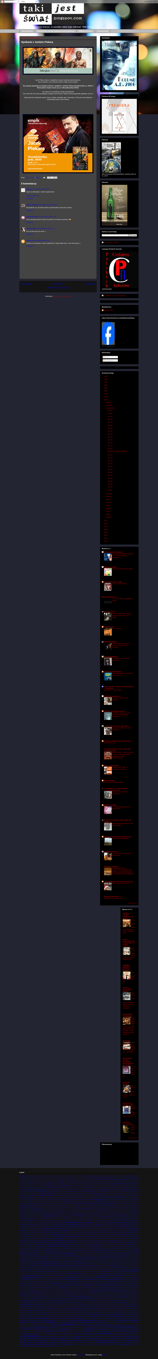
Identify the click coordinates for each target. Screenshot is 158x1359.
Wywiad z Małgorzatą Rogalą (32, 1320)
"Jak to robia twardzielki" (69, 1187)
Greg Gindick (82, 1250)
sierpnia (109, 496)
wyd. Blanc (61, 1327)
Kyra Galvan (50, 1271)
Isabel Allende (103, 1254)
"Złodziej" (51, 1218)
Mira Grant (54, 1289)
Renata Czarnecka (71, 1298)
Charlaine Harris (47, 1238)
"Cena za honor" (47, 1177)
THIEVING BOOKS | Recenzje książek (126, 968)
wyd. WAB (99, 1340)
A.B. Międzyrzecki (103, 1220)
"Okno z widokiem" (117, 1197)
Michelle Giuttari (135, 1287)
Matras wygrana (74, 1283)
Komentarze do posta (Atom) (62, 296)
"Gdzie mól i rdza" (50, 1185)
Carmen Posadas (107, 1236)
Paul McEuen (112, 1293)
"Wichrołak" (27, 1213)
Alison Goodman (80, 1226)
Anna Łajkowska (134, 1230)
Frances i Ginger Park (107, 1246)
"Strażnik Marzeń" (24, 1207)
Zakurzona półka (110, 567)
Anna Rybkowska (103, 1230)
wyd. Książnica (126, 1331)
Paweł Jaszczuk (24, 1294)
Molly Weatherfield (100, 1289)
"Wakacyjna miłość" (125, 1211)
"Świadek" (31, 1220)
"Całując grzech (23, 1177)
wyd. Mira (97, 1333)
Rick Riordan (93, 1298)
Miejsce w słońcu (23, 1289)
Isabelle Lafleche (125, 1254)
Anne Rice (44, 1232)
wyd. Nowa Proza (46, 1336)
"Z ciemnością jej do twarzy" (92, 1215)
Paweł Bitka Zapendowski (132, 1293)
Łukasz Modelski (47, 1346)
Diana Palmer (132, 1240)
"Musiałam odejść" (58, 1195)
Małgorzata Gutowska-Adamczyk (63, 1285)
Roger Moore (69, 1300)
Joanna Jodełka (51, 1261)
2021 (106, 391)
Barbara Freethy (55, 1234)
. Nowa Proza (88, 1220)
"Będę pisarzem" (102, 1176)
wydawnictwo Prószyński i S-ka (101, 1344)
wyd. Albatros (67, 1324)
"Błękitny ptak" (135, 1176)
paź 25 (110, 425)
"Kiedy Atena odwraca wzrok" (125, 1187)
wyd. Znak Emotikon (36, 1342)
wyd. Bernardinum (53, 1327)
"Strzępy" (55, 1207)
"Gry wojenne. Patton (114, 1185)
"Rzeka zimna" (99, 1201)
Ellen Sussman (34, 1244)
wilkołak (130, 1322)
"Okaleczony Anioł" (106, 1197)
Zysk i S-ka (107, 1320)
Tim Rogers (76, 1310)
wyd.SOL (48, 1344)
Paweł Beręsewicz (120, 1293)
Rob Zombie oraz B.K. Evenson (112, 1298)
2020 (106, 394)
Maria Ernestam (98, 1279)
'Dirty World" (81, 1220)
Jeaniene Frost (79, 1259)
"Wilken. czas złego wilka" (46, 1213)
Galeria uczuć (80, 1248)
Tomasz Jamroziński (29, 1312)
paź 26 (110, 422)
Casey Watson (38, 1238)
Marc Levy (77, 1277)
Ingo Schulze (130, 1252)
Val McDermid (116, 1312)
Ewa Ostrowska (71, 1246)
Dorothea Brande (105, 1242)
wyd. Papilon (93, 1336)
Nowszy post (26, 284)
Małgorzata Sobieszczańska (122, 1285)
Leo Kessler (135, 1271)
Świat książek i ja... (111, 597)
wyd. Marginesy (70, 1333)
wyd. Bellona (43, 1327)
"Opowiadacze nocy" (128, 1197)
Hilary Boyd (97, 1252)
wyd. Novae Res (31, 1336)
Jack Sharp (60, 1258)
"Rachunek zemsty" (68, 1201)
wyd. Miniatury (89, 1333)
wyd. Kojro (118, 1331)
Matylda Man (98, 1283)
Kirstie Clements (30, 1269)
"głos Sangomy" (63, 1218)
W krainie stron (109, 612)
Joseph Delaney (72, 1263)
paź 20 (110, 440)
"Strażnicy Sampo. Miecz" (118, 1205)
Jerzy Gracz (128, 1259)
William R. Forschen (68, 1316)
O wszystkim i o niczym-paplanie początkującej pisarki (116, 789)
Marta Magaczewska (114, 1281)
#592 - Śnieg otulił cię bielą (120, 883)
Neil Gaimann (61, 1291)
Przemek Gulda (73, 1297)
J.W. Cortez (27, 1258)
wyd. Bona (67, 1327)
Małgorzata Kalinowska (80, 1285)
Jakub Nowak (67, 1258)
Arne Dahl (105, 1232)
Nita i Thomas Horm (85, 1291)
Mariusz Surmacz (72, 1281)
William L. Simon (50, 1316)
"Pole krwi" (108, 1199)
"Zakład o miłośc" (48, 1216)
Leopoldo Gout (23, 1273)
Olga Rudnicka (36, 1293)
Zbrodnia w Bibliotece (90, 1320)
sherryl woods (102, 1322)
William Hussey (31, 1316)
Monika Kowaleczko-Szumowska (127, 1289)
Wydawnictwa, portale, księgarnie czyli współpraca (55, 31)
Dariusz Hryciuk (78, 1240)
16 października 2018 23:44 (47, 216)
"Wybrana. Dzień (36, 1215)
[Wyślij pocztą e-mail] (48, 178)
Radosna (29, 189)
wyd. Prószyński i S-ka (31, 1338)
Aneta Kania (80, 1228)
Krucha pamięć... (117, 628)
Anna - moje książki (111, 765)
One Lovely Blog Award (55, 1293)
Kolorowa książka (126, 1083)
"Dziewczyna (22, 1183)
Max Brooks (123, 1283)
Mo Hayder (93, 1289)
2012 (106, 535)
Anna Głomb (37, 1230)
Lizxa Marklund (116, 1273)
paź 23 (110, 431)
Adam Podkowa (131, 1220)
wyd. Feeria (129, 1329)
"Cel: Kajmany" (31, 1177)
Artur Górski (131, 1232)
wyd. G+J (37, 1331)
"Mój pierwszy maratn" (69, 1195)
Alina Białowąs (70, 1226)
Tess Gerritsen (28, 1310)
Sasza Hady (116, 1302)
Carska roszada (23, 1238)
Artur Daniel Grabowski (121, 1232)
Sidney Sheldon (53, 1304)
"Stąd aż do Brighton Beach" (65, 1207)
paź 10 (110, 469)
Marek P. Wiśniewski (65, 1279)
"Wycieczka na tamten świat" (48, 1215)
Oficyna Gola (109, 1291)
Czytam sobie (129, 1238)
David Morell (99, 1240)
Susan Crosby (105, 1306)
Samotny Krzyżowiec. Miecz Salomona (63, 1302)
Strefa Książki (109, 627)
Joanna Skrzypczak (84, 1261)
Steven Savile (91, 1306)
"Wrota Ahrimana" (127, 1213)
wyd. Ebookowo (81, 1329)
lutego (108, 514)
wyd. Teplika (30, 1340)
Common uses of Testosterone (113, 898)
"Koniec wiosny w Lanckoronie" (81, 1189)
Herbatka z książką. (111, 866)
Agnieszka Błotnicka (32, 1222)
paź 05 (110, 481)
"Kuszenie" (82, 1191)
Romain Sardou (77, 1300)
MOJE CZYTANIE (110, 805)
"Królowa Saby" (33, 1191)
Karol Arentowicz (134, 1263)
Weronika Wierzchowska (93, 1314)
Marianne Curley (127, 1279)
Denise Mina (121, 1240)
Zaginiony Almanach (111, 896)
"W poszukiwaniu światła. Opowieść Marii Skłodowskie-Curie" (71, 1211)
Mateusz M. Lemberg (64, 1283)
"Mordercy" (32, 1195)
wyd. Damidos (46, 1329)
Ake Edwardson (97, 1224)
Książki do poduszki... (112, 696)
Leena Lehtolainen (96, 1271)
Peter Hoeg (95, 1294)
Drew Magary (123, 1242)
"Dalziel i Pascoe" (43, 1179)
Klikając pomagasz (86, 31)
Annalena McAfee (23, 1232)
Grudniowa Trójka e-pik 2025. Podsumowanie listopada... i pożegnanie (121, 714)
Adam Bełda (124, 1220)
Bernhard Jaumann (125, 1234)
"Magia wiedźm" (27, 1193)
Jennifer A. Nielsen (88, 1259)
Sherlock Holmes (24, 1304)
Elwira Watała (54, 1244)
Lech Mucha (87, 1271)
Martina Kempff (28, 1283)
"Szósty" (116, 1207)
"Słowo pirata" (135, 1207)
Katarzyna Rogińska (24, 1267)
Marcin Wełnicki (108, 1277)
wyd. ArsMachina (28, 1327)
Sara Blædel (110, 1302)
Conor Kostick (101, 1238)
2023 (106, 385)
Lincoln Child (69, 1273)
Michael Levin (79, 1287)
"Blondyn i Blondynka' (92, 1176)
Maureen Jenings (105, 1283)
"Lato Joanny (108, 1191)
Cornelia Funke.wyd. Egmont (112, 1238)
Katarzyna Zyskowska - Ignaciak (58, 1267)
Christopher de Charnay (85, 1238)
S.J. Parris (26, 1302)
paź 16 (110, 448)
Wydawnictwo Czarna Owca (121, 1316)
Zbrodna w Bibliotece (77, 1320)
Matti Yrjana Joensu (89, 1283)
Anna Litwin (75, 1230)
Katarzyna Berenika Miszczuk (53, 1265)
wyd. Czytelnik (37, 1329)
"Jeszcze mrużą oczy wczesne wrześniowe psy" (106, 1187)
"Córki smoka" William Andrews (114, 782)
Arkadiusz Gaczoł (79, 1232)
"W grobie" (53, 1211)
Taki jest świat (108, 310)
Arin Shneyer (72, 1232)
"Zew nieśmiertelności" (43, 1218)
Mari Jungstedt (89, 1279)
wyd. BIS (36, 1327)
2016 (106, 523)
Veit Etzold (123, 1312)
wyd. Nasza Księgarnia (124, 1333)
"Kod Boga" (41, 1189)
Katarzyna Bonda (69, 1265)
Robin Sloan (55, 1300)
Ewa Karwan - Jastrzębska (44, 1246)
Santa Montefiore (95, 1302)
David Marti (92, 1240)
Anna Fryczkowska (129, 1228)
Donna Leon (54, 1242)
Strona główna (27, 31)
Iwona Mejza (33, 1256)
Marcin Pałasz (100, 1277)
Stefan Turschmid (83, 1306)
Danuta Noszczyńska (40, 1240)
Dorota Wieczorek (85, 1242)
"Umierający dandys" (133, 1209)
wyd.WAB (63, 1344)
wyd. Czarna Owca (123, 1327)
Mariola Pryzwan (23, 1281)
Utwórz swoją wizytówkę (108, 346)
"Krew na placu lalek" (103, 1189)
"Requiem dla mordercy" (89, 1201)
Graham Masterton (49, 1250)
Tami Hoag (52, 1308)
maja (108, 505)
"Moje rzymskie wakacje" (133, 1193)
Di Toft (126, 1240)
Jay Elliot (53, 1259)
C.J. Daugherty (46, 1236)
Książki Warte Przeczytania (128, 1015)
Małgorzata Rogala (109, 1285)
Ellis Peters (40, 1244)
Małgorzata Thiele (134, 1285)
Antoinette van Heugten (54, 1232)
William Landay (59, 1316)
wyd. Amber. (133, 1325)
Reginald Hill (53, 1298)
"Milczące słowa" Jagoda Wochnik (82, 1193)
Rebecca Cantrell (37, 1298)
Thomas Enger (46, 1310)
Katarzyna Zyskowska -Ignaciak (74, 1267)
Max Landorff (129, 1283)
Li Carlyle (36, 1273)
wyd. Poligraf (107, 1336)
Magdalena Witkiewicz (31, 1277)
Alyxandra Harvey (99, 1226)
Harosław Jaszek (54, 1252)
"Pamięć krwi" (28, 1199)
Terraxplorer (81, 1355)
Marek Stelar (75, 1279)
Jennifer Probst (97, 1259)
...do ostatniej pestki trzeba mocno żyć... (119, 881)
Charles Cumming (58, 1238)
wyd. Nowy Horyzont (56, 1336)
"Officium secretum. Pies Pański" (83, 1197)
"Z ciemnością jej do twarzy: (107, 1215)
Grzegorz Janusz (122, 1250)
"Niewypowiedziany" (42, 1197)
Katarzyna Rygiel (34, 1267)
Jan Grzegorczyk (111, 1258)
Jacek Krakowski (35, 1258)
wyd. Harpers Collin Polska (61, 1331)
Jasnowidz (42, 1259)
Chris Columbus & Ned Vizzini (71, 1238)
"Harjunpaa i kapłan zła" (130, 1185)
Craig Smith (122, 1238)
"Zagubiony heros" (30, 1216)
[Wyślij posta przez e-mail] (44, 177)
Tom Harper (102, 1310)
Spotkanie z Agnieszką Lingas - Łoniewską (31, 1306)
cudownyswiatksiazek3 (112, 671)
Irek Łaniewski (95, 1254)
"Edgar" (49, 1183)
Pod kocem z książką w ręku (128, 1104)
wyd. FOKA (111, 1329)
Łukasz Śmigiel (55, 1346)
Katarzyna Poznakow (133, 1265)
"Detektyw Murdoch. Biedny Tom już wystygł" (112, 1179)
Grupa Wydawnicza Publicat (102, 1250)
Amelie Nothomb (112, 1226)
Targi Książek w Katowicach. (75, 1308)
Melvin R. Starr (63, 1287)
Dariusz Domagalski (68, 1240)
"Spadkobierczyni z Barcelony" (46, 1205)
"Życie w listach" (74, 1220)
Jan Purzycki (120, 1258)
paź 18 (110, 443)
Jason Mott (47, 1259)
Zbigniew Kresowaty (65, 1320)
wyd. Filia (136, 1329)
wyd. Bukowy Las (92, 1327)
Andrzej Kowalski (46, 1228)
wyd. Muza (105, 1333)
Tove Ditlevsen (82, 1312)
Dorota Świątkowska (95, 1242)
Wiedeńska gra (105, 1314)
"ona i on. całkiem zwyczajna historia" (82, 1218)
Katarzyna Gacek (92, 1265)
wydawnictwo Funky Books (85, 1344)
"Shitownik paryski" (34, 1203)
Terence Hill (125, 1308)
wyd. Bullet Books (111, 1327)
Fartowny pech (87, 1246)
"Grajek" (106, 1185)
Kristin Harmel (88, 1269)
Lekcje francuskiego (117, 1271)
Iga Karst (120, 1252)
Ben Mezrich (98, 1234)
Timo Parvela (95, 1310)
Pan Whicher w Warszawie (80, 1293)
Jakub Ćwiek (83, 1258)
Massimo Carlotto (54, 1283)
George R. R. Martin (124, 1248)
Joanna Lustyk (60, 1261)
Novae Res (102, 1291)
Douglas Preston (115, 1242)
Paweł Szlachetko (70, 1294)
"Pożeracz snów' (23, 1201)
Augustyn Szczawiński (35, 1234)
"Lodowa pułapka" (122, 1191)
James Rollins (101, 1258)
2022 (106, 388)
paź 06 (110, 478)
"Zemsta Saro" (135, 1216)
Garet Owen (87, 1248)
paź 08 (110, 472)
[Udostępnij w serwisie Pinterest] (56, 178)
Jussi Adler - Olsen (103, 1263)
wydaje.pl (75, 1344)
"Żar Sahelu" (42, 1220)
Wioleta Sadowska (32, 205)
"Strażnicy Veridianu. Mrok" (132, 1205)
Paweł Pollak (63, 1294)
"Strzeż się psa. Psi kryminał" (45, 1207)
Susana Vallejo (120, 1306)
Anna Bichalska (87, 1228)
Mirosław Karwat (68, 1289)
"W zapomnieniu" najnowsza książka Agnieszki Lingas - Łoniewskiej (103, 1211)
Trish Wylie (88, 1312)
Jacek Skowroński (45, 1258)
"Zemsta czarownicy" (32, 1218)
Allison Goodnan (90, 1226)
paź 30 (110, 413)
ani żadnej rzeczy (114, 1320)
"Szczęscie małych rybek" (94, 1207)
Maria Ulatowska (117, 1279)
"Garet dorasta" (41, 1185)
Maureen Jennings (115, 1283)
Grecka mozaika (74, 1250)
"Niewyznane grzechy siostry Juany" (56, 1197)
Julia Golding (89, 1263)
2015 (106, 526)
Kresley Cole (81, 1269)
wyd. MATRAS (44, 1333)
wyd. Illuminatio (79, 1331)
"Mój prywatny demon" (81, 1195)
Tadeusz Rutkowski (44, 1308)
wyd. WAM (106, 1340)
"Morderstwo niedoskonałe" (44, 1195)
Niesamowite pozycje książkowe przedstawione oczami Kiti (128, 1061)
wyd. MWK (56, 1333)
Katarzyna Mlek (123, 1265)
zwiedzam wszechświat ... (128, 1123)
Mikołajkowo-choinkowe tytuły (44, 1289)
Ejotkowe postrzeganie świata (127, 989)
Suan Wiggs (99, 1306)
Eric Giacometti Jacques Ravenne (114, 1244)
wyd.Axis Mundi (121, 1342)
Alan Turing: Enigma (116, 1224)
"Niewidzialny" (32, 1197)
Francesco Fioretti (118, 1246)
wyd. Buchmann (74, 1327)
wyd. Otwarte (85, 1336)
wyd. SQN (76, 1338)
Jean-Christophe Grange (68, 1259)
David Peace (105, 1240)
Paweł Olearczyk (55, 1294)
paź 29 (110, 416)
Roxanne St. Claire (96, 1300)
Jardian (28, 240)
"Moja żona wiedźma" (121, 1193)
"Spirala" (73, 1205)
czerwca (109, 502)
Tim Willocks (89, 1310)
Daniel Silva (23, 1240)
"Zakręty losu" (39, 1216)
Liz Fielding (102, 1273)
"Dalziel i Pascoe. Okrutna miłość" (56, 1179)
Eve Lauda (32, 1246)
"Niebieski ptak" (135, 1195)
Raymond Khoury (27, 1298)
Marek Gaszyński (131, 1277)
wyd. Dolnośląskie (63, 1329)
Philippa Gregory (123, 1294)
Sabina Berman (33, 1302)
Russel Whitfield (105, 1300)
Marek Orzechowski (38, 1279)
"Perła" (49, 1199)
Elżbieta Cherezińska (64, 1244)
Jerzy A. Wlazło (121, 1259)
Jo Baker (37, 1261)
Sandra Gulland (86, 1302)
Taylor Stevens (117, 1308)
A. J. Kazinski (95, 1220)
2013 (106, 532)
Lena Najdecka (126, 1271)
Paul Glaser (99, 1293)
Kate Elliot (101, 1267)
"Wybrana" (28, 1215)
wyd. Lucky (37, 1333)
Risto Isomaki (100, 1298)
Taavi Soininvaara (34, 1308)
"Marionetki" (58, 1193)
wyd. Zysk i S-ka (58, 1342)
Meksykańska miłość (36, 1287)
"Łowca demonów (114, 1218)
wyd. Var (45, 1340)
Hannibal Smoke (44, 1252)
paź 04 (110, 484)
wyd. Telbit (22, 1340)
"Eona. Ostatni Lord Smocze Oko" (125, 1183)
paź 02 (110, 487)
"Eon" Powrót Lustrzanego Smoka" (88, 1183)
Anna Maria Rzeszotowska (85, 1230)
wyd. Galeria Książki (46, 1331)
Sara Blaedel (103, 1302)
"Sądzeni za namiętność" (125, 1207)
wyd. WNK (113, 1340)
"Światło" (36, 1220)
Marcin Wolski (115, 1277)
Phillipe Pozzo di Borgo (30, 1297)
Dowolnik (126, 1041)
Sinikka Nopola (74, 1304)
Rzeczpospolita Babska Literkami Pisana (120, 1300)
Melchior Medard (45, 1287)
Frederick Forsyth (35, 1248)
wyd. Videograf (63, 1340)
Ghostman (35, 1250)
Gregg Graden (89, 1250)
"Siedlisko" (42, 1203)
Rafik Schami (131, 1297)
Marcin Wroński (123, 1277)
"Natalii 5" (101, 1195)
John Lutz (34, 1263)
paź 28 (110, 419)
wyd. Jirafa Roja (103, 1331)
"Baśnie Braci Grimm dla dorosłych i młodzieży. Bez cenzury (41, 1176)
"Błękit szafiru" (110, 1176)
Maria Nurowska (107, 1279)
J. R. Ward (130, 1256)
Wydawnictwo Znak (114, 1318)
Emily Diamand (87, 1244)
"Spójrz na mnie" (106, 1205)
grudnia (109, 402)
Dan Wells (136, 1238)
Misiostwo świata (86, 1289)
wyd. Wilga (127, 1340)
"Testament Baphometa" (73, 1209)
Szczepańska (26, 1308)
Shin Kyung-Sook (35, 1304)
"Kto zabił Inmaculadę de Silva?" (71, 1191)
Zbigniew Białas (56, 1320)
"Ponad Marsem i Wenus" (117, 1199)
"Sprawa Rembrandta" (95, 1205)
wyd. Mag (62, 1333)
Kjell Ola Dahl (38, 1269)
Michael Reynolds (87, 1287)
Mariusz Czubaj (42, 1281)
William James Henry (40, 1316)
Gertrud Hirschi (28, 1250)
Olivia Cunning (44, 1293)
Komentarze (108, 360)
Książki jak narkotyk (32, 195)
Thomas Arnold (37, 1310)
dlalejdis (43, 1322)
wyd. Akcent (48, 1325)
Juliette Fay (96, 1263)
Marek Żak (81, 1279)
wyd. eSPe (76, 1342)
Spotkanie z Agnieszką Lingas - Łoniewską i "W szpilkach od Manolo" (62, 1306)
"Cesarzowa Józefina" (58, 1177)
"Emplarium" (76, 1183)
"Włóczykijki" (81, 1215)
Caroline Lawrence (125, 1236)
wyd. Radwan (45, 1338)
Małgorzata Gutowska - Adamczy (45, 1285)
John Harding (27, 1263)
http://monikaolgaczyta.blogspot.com (118, 837)
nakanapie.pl (88, 1322)
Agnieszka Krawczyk (61, 1222)
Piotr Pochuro (51, 1297)
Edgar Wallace (130, 1242)
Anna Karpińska (56, 1230)
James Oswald (92, 1258)
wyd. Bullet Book (101, 1327)
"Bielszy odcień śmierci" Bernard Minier (76, 1176)
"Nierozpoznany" (24, 1197)
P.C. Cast (64, 1293)
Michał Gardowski (97, 1287)
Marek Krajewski (27, 1279)
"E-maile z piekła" (42, 1183)
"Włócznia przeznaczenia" (63, 1215)
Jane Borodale (135, 1258)
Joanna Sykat (92, 1261)
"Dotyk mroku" (77, 1181)
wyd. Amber (113, 1325)
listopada (109, 405)
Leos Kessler (30, 1273)
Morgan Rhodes (35, 1291)
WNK (45, 1314)
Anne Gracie (32, 1232)
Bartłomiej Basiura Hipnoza (67, 1234)
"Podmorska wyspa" (99, 1199)
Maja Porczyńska (62, 1277)
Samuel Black (78, 1302)
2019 (106, 397)
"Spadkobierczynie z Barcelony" (62, 1205)
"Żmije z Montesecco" (64, 1220)
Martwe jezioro (35, 1283)
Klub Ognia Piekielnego (55, 1269)
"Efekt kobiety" (55, 1183)
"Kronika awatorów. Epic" (115, 1189)
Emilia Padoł (81, 1244)
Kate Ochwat (107, 1267)
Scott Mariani (124, 1302)
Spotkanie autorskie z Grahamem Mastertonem (127, 1304)
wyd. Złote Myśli (69, 1342)
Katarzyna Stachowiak (44, 1267)
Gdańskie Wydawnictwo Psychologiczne (101, 1248)
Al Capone (108, 1224)
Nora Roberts (95, 1291)
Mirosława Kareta (77, 1289)
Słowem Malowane (111, 656)
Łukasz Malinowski (38, 1346)
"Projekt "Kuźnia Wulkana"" (35, 1201)
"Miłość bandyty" (101, 1193)
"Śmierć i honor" (23, 1220)
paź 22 (110, 434)
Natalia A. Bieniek (53, 1291)
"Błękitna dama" (119, 1176)
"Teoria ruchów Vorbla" (45, 1209)
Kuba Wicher (43, 1271)
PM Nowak (70, 1293)
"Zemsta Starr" (23, 1218)
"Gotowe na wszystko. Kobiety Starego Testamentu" (82, 1185)
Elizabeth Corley (26, 1244)
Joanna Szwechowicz (110, 1261)
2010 (106, 541)
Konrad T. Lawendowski (72, 1269)
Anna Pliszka (95, 1230)
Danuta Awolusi (31, 1240)
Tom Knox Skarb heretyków (118, 1310)
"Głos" (121, 1185)
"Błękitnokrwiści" (127, 1176)
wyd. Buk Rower (82, 1327)
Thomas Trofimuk (54, 1310)
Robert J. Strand (131, 1298)
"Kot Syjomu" (93, 1189)
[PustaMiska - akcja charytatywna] (114, 295)
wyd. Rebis (53, 1338)
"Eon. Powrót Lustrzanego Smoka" (106, 1183)
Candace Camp (85, 1236)
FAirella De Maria (79, 1246)
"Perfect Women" (43, 1199)
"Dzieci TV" (127, 1181)
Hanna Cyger (27, 1252)
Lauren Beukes (59, 1271)
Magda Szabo (64, 1275)
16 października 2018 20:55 (48, 205)
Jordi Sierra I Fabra (53, 1263)
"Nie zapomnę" (126, 1195)
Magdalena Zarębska (43, 1277)
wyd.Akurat (114, 1342)
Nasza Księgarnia (44, 1291)
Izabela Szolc (112, 1256)
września (109, 493)
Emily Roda (95, 1244)
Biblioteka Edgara (110, 642)
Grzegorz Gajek (114, 1250)
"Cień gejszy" (113, 1177)
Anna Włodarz (111, 1230)
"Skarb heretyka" (88, 1203)
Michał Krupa (105, 1287)
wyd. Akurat (55, 1325)
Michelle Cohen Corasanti (123, 1287)
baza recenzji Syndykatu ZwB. (32, 1322)
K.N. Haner (117, 1263)
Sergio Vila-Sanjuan (134, 1302)
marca (108, 511)
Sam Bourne (49, 1302)
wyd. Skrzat (90, 1338)
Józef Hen (111, 1263)
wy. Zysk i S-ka (29, 1325)
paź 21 (110, 437)
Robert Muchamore (28, 1300)
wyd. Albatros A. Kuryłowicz (100, 1325)
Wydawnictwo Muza (61, 1318)
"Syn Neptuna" (77, 1207)
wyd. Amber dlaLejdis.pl (123, 1325)
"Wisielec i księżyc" (60, 1213)
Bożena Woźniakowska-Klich (26, 1236)
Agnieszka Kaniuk (32, 216)
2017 (106, 520)
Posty (106, 357)
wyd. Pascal (100, 1336)
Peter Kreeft (102, 1294)
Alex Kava (56, 1226)
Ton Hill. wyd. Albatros (72, 1312)
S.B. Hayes (133, 1300)
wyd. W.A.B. (90, 1340)
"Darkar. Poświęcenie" (92, 1179)
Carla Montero (93, 1236)
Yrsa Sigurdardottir (46, 1320)
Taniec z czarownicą (61, 1308)
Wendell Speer (82, 1314)
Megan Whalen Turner (25, 1287)
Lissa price (91, 1273)
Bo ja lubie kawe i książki (113, 582)
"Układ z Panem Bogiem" (121, 1209)
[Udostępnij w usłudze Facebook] (54, 178)
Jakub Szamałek (75, 1258)
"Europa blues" (32, 1185)
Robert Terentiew (38, 1300)
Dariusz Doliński (57, 1240)
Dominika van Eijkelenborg (42, 1242)
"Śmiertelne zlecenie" (133, 1218)
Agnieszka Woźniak (87, 1224)
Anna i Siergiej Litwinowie (122, 1230)
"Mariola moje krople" (48, 1193)
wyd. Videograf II (73, 1340)
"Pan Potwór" (35, 1199)
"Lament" (96, 1191)
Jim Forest (25, 1261)
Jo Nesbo (43, 1261)
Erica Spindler (127, 1244)
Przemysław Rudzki (97, 1297)
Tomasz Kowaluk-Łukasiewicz (42, 1312)
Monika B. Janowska (112, 1289)
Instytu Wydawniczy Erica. (37, 1254)
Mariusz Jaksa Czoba (51, 1281)
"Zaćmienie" (105, 1216)
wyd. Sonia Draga (116, 1338)
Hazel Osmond (63, 1252)
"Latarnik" (102, 1191)
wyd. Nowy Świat (67, 1336)
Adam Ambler (117, 1220)
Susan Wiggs (112, 1306)
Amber (105, 1226)
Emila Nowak (74, 1244)
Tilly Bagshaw (69, 1310)
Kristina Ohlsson (96, 1269)
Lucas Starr (27, 1275)
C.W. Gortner (53, 1236)
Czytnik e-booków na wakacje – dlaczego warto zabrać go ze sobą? (122, 615)
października (110, 408)
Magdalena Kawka (83, 1275)
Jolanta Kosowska (42, 1263)
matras (81, 1322)
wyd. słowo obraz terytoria (85, 1342)
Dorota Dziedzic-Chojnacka (64, 1242)
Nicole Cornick (69, 1291)
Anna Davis (121, 1228)
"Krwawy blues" (126, 1189)
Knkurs (63, 1269)
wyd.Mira (34, 1344)
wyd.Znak (70, 1344)
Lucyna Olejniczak (36, 1275)
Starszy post (90, 284)
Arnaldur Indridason (96, 1232)
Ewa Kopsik (55, 1246)
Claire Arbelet (94, 1238)
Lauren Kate (66, 1271)
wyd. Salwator (82, 1338)
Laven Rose (81, 1271)
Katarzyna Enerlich (81, 1265)
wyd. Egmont (89, 1329)
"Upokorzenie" (46, 1211)
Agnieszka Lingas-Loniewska (100, 1222)
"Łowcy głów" (124, 1218)
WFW (42, 1314)
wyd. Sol (96, 1338)
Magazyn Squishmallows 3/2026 (122, 569)
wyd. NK (114, 1333)
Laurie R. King (73, 1271)
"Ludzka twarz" (131, 1191)
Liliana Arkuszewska (50, 1273)
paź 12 (110, 463)
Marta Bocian (97, 1281)
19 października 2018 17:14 (40, 240)
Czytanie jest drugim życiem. (114, 711)
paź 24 (110, 428)
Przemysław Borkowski (85, 1297)
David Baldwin (85, 1240)
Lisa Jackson (77, 1273)
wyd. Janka (95, 1331)
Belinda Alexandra (89, 1234)
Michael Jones (72, 1287)
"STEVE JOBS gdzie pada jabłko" (112, 1201)
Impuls (125, 1252)
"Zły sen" (56, 1218)
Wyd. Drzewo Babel (108, 1316)
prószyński (94, 1322)
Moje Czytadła (109, 780)
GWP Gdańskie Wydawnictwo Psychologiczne (51, 1248)
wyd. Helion (72, 1331)
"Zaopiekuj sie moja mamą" (69, 1216)
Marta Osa (124, 1281)
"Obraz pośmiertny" (70, 1197)
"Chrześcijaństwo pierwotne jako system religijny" (76, 1177)
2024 (106, 382)
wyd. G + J (31, 1331)
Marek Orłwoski (54, 1279)
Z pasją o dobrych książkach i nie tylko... (128, 915)
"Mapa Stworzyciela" (36, 1193)
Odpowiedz (29, 198)
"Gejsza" (59, 1185)
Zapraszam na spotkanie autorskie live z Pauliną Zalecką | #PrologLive (123, 555)
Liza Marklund (109, 1273)
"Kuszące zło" (90, 1191)
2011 (106, 538)
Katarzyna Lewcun (102, 1265)
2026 (106, 376)
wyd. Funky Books (23, 1331)
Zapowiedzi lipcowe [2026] (133, 1129)
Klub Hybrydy (45, 1269)
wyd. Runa (69, 1338)
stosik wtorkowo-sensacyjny (121, 1322)
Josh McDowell (81, 1263)
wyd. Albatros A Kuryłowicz (83, 1325)
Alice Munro (62, 1226)
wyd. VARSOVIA (38, 1340)
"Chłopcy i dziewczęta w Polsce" (99, 1177)
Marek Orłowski (46, 1279)
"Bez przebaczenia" (62, 1176)
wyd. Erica (105, 1329)
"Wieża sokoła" (34, 1213)
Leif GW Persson (106, 1271)
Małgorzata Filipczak (31, 1285)
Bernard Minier (114, 1234)
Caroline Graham (116, 1236)
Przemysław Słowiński (107, 1297)
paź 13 (110, 461)
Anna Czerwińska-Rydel (112, 1228)
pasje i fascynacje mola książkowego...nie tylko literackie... (129, 942)
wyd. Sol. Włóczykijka (105, 1338)
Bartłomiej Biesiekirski (79, 1234)
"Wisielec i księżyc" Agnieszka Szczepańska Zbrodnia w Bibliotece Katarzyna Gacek (94, 1213)
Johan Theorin (132, 1261)
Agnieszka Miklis (40, 1224)
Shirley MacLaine (44, 1304)
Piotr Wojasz (65, 1297)
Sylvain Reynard (129, 1306)
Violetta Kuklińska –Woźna (26, 1314)
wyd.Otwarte (41, 1344)
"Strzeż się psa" (34, 1207)
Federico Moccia (97, 1246)
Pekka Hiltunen (80, 1294)
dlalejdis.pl (51, 1322)
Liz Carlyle (96, 1273)
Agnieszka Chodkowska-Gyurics (46, 1222)
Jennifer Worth (105, 1259)
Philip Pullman (108, 1294)
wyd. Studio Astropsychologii (130, 1338)
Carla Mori (100, 1236)
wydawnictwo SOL (114, 1344)
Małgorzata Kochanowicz (95, 1285)
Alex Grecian (49, 1226)
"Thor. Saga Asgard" (101, 1209)
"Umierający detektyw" (24, 1211)
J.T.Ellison (21, 1258)
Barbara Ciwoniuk (45, 1234)
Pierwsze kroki (102, 31)
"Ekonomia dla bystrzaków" (66, 1183)
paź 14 (110, 458)
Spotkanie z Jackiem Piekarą (117, 451)
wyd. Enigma (97, 1329)
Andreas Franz (130, 1226)
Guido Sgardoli (130, 1250)
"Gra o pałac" (100, 1185)
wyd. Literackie (28, 1333)
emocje (69, 1322)
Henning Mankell (89, 1252)
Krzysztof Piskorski (33, 1271)
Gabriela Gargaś (68, 1248)
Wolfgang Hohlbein (96, 1316)
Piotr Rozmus (58, 1297)
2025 (106, 379)
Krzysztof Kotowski (24, 1271)
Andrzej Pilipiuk (56, 1228)
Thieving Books (31, 228)
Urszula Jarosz (95, 1312)
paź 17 (110, 446)
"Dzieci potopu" (135, 1181)
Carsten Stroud (31, 1238)
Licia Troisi (42, 1273)
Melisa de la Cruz (54, 1287)
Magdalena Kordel (104, 1275)
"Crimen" (119, 1177)
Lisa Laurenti (84, 1273)
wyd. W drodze (83, 1340)
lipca (108, 499)
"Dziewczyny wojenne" (31, 1183)
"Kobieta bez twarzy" (31, 1189)
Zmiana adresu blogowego (120, 838)
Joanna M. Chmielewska (71, 1261)
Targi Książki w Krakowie (106, 1308)
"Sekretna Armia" (125, 1201)
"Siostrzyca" (79, 1203)
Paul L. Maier (105, 1293)
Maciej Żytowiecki (56, 1275)
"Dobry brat (60, 1181)
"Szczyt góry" (84, 1207)
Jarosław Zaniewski (34, 1259)
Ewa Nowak (63, 1246)
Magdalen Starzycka (73, 1275)
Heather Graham (72, 1252)
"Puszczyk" (45, 1201)
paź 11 (110, 466)
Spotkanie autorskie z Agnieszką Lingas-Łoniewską (102, 1304)
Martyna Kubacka (44, 1283)
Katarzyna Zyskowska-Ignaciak (90, 1267)
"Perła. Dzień (55, 1199)
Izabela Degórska (70, 1256)
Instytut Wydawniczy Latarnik (84, 1254)
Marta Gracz (105, 1281)
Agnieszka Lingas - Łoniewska (80, 1222)
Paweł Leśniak (33, 1294)
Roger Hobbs (62, 1300)
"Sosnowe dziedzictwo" (31, 1205)
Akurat (103, 1224)
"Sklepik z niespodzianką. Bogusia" (103, 1203)
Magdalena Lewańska (127, 1275)
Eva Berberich (25, 1246)
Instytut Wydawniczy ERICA (67, 1254)
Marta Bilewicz (90, 1281)
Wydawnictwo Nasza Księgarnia (76, 1318)
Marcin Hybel (83, 1277)
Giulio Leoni (41, 1250)
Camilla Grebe (65, 1236)
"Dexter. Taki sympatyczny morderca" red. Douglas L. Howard (41, 1181)
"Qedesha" (50, 1201)
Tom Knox (107, 1310)
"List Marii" (115, 1191)
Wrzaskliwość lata (109, 743)
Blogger (104, 1355)
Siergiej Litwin (61, 1304)
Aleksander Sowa (127, 1224)
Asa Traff (26, 1234)
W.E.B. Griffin (36, 1314)
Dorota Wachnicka (76, 1242)
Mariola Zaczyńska (32, 1281)
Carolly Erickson (135, 1236)
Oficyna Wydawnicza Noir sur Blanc (123, 1291)
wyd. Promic (115, 1336)
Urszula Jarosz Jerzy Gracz (106, 1312)
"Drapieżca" (84, 1181)
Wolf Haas (87, 1316)
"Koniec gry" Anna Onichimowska (65, 1189)
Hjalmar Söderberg (112, 1252)
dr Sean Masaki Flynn (61, 1322)
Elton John (46, 1244)
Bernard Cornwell (105, 1234)
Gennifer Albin (114, 1248)
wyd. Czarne (135, 1327)
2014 (106, 529)
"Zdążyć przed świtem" (125, 1216)
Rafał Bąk (115, 1297)
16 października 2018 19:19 (41, 189)
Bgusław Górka (135, 1234)
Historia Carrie (103, 1252)
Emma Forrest (102, 1244)
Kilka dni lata (22, 1269)
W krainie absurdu (110, 851)
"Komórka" (46, 1189)
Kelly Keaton (114, 1267)
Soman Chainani (84, 1304)
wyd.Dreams (136, 1342)
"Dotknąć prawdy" (68, 1181)
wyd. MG (51, 1333)
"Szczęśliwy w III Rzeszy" (107, 1207)
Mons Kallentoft (27, 1291)
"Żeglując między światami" (52, 1220)
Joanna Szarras (101, 1261)
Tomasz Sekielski (54, 1312)
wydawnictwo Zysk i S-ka (126, 1344)
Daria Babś (48, 1240)
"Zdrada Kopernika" (114, 1216)
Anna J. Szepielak (45, 1230)
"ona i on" (70, 1218)
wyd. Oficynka (76, 1336)
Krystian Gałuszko (124, 1269)
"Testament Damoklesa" (87, 1209)
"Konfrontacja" (53, 1189)
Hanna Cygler (35, 1252)
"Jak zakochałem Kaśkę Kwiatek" (84, 1187)
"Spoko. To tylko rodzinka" (82, 1205)
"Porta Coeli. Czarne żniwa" (132, 1199)
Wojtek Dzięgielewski (79, 1316)
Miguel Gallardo (32, 1289)
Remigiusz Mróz (61, 1298)
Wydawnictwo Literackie (46, 1318)
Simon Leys (68, 1304)
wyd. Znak (26, 1342)
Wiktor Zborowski (129, 1314)
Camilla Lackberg (75, 1236)
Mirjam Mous (60, 1289)
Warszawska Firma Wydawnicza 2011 (68, 1314)
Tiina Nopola (62, 1310)
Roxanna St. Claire (86, 1300)
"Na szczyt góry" (92, 1195)
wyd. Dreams (73, 1329)
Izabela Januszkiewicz (81, 1256)
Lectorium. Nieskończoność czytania (117, 741)
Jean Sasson (58, 1259)
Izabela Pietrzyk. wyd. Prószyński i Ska (97, 1256)
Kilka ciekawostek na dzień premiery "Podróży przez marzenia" (120, 645)
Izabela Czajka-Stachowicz (58, 1256)
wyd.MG (29, 1344)
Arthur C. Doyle (112, 1232)
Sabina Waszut (41, 1302)
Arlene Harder (87, 1232)
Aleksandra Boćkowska (29, 1226)
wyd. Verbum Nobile (53, 1340)
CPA (59, 1236)
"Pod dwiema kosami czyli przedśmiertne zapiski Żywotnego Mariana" (76, 1199)
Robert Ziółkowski (47, 1300)
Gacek (75, 1248)
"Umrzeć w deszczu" (37, 1211)
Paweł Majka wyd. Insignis (43, 1294)
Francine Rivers (127, 1246)
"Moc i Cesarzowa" (110, 1193)
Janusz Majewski (24, 1259)
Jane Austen (127, 1258)
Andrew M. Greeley (28, 1228)
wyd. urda (95, 1342)
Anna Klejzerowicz (66, 1230)
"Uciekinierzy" (110, 1209)
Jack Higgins (54, 1258)
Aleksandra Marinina (40, 1226)
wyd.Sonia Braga (55, 1344)
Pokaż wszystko (132, 903)
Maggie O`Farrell (53, 1277)
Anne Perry (38, 1232)
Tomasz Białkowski (129, 1310)
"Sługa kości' (22, 1209)
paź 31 (110, 410)
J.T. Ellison (136, 1256)
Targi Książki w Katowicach (92, 1308)
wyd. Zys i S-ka (48, 1342)
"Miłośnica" (94, 1193)
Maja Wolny (70, 1277)
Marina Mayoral (135, 1279)
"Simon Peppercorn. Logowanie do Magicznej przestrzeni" (60, 1203)
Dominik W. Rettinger (29, 1242)
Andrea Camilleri (122, 1226)
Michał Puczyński (113, 1287)
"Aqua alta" (22, 1176)
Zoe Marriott (101, 1320)
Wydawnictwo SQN (103, 1318)
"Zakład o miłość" (57, 1216)
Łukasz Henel (30, 1346)
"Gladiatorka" (65, 1185)
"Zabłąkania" (22, 1216)
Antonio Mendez (64, 1232)
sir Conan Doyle (110, 1322)
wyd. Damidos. (54, 1329)
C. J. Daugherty (38, 1236)
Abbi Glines (111, 1220)
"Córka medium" (34, 1179)
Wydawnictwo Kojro (33, 1318)
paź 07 (110, 475)
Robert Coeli (123, 1298)
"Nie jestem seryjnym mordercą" (113, 1195)
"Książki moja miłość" (44, 1191)
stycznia (109, 517)
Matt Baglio (81, 1283)
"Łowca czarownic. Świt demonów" (101, 1218)
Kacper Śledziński (125, 1263)
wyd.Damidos (129, 1342)
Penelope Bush (88, 1294)
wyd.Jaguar (22, 1344)
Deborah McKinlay (113, 1240)
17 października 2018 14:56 (45, 228)
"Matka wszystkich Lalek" (67, 1193)
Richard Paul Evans (83, 1298)
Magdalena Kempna (94, 1275)
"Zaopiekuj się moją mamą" (83, 1216)
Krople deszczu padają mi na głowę (110, 1269)
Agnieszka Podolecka (50, 1224)
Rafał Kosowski (123, 1297)
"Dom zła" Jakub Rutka (119, 583)
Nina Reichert (76, 1291)
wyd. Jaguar (87, 1331)
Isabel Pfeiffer (111, 1254)
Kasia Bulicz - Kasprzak (37, 1265)
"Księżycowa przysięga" (57, 1191)
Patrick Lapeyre (91, 1293)
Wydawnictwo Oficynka (92, 1318)
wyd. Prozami (123, 1336)
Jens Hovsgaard (113, 1259)
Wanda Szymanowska (52, 1314)
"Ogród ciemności (96, 1197)
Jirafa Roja (31, 1261)
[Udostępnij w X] (52, 178)
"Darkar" (85, 1179)
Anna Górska (30, 1230)
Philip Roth (115, 1294)
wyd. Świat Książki (104, 1342)
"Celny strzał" (39, 1177)
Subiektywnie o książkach (113, 552)
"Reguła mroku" (78, 1201)
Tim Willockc (82, 1310)
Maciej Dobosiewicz (47, 1275)
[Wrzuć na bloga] (50, 178)
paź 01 (110, 490)
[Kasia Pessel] (108, 344)
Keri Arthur (121, 1267)
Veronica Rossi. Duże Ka (132, 1312)
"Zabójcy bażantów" (134, 1215)
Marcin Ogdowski (91, 1277)
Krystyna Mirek (134, 1269)
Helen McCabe (81, 1252)
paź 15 (110, 455)
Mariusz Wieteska (81, 1281)
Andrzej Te (73, 1228)
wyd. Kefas (111, 1331)
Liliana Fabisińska (59, 1273)
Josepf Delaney (64, 1263)
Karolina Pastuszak (24, 1265)
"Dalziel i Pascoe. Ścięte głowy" (74, 1179)
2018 (106, 399)
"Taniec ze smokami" (32, 1209)
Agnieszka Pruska (61, 1224)
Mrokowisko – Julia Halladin (112, 690)
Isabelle (117, 1254)
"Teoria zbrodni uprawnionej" (59, 1209)
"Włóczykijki (74, 1215)
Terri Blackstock (132, 1308)
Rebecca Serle (46, 1298)
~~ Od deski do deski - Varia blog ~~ (117, 726)
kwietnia (109, 508)
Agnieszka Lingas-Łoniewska (117, 1222)
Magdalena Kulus (116, 1275)
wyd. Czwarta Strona (25, 1329)
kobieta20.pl (75, 1322)
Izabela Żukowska (121, 1256)
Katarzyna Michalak (113, 1265)
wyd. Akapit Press (39, 1325)
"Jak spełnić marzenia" (56, 1187)
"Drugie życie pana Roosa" (95, 1181)
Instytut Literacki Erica (51, 1254)
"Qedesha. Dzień (58, 1201)
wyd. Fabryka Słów (119, 1329)
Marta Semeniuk (131, 1281)
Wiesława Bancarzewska (117, 1314)
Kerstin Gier (127, 1267)
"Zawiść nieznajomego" (96, 1216)
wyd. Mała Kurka (80, 1333)
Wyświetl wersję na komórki (58, 288)
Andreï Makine (37, 1228)
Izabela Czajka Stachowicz (44, 1256)
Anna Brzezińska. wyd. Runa (98, 1228)
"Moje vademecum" (24, 1195)
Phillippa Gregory (42, 1297)
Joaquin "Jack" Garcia (122, 1261)
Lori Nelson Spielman (126, 1273)
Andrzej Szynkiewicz (66, 1228)
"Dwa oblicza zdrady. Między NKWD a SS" (113, 1181)
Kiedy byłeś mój (135, 1267)
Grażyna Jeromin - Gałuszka (62, 1250)
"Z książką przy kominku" (121, 1215)
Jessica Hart (134, 1259)
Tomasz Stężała (63, 1312)
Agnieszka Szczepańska (74, 1224)
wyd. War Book (120, 1340)
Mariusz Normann (62, 1281)
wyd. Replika (62, 1338)
